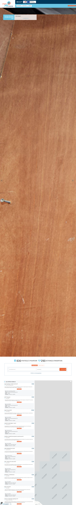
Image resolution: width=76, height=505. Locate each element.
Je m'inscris (26, 20)
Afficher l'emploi (34, 365)
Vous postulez (24, 5)
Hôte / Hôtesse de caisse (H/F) (10, 461)
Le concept (29, 5)
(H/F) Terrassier (7, 397)
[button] (1, 180)
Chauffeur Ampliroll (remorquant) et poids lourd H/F (14, 436)
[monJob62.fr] (8, 4)
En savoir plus (19, 402)
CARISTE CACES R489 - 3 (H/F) (10, 423)
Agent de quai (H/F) (8, 410)
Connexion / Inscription (72, 5)
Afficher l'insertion (41, 365)
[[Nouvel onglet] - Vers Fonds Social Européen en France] (31, 2)
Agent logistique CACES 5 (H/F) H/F (11, 384)
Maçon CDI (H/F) (7, 486)
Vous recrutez (19, 5)
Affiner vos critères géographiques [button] (36, 373)
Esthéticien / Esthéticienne (9, 474)
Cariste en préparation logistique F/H (11, 498)
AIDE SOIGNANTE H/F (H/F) (9, 448)
